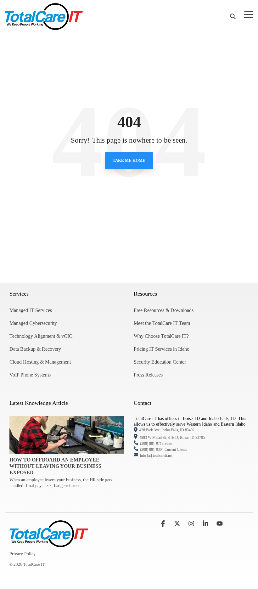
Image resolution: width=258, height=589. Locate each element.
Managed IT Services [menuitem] (30, 310)
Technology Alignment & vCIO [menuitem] (41, 336)
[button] (248, 14)
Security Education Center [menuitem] (160, 362)
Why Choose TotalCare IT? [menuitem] (161, 336)
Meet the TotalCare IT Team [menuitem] (162, 323)
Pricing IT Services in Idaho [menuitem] (161, 349)
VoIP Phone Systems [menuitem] (30, 374)
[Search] (233, 16)
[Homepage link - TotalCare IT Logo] (48, 544)
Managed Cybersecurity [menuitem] (33, 323)
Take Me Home (129, 160)
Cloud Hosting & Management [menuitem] (40, 362)
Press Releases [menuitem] (148, 374)
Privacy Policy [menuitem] (22, 554)
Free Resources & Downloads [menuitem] (164, 310)
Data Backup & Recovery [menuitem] (35, 349)
